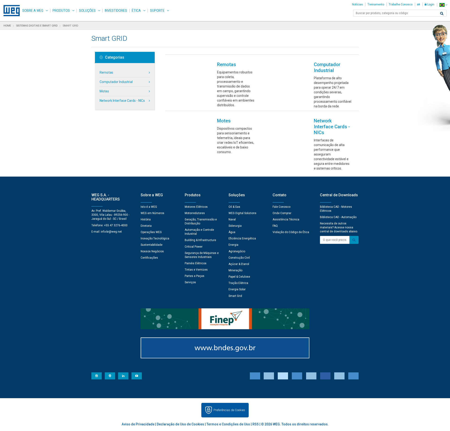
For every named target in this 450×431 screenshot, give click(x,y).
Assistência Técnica (286, 219)
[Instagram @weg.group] (96, 375)
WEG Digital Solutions (242, 213)
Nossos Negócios (152, 251)
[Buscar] (441, 14)
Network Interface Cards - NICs (122, 100)
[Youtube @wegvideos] (136, 375)
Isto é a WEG (149, 206)
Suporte (157, 10)
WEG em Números (152, 213)
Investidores (116, 10)
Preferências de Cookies (229, 410)
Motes (104, 91)
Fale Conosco (281, 206)
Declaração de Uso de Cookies (180, 424)
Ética (136, 10)
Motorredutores (195, 213)
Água (232, 232)
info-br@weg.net (111, 231)
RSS (255, 424)
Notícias (357, 4)
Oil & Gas (234, 206)
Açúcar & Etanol (239, 264)
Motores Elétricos (196, 206)
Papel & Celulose (239, 276)
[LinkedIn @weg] (123, 375)
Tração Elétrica (238, 283)
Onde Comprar (282, 213)
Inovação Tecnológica (155, 238)
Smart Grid (235, 296)
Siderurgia (235, 225)
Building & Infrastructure (200, 240)
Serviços (190, 282)
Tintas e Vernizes (196, 269)
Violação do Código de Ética (291, 232)
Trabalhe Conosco (400, 4)
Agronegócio (237, 251)
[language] (443, 5)
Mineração (235, 270)
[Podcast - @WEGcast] (110, 375)
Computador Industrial (116, 82)
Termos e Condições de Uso (228, 424)
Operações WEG (151, 232)
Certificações (149, 257)
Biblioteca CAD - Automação (338, 217)
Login (430, 4)
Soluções (87, 10)
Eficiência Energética (242, 238)
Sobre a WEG (32, 10)
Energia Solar (237, 289)
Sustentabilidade (151, 244)
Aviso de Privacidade (138, 424)
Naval (232, 219)
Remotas (106, 72)
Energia (233, 244)
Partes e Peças (194, 276)
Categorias (114, 57)
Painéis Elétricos (195, 263)
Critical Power (193, 246)
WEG (10, 10)
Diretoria (146, 225)
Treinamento (376, 4)
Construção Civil (239, 257)
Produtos (61, 10)
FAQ (275, 225)
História (146, 219)
